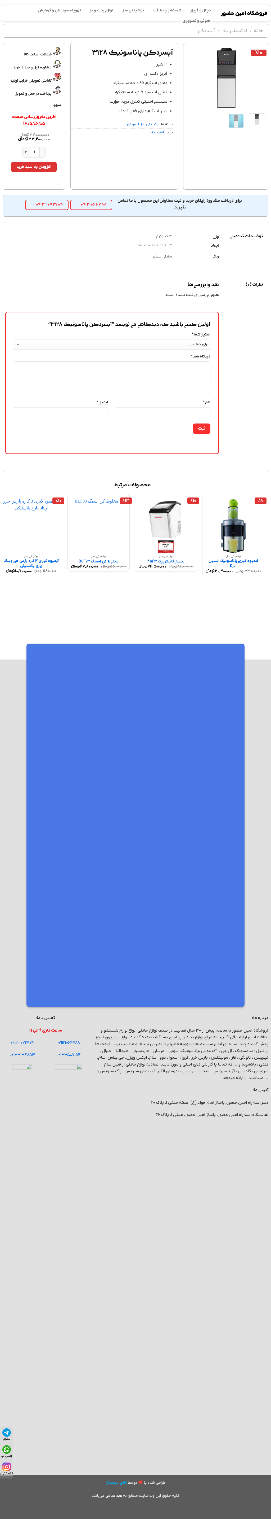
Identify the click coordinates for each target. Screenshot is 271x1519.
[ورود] (6, 13)
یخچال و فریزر (201, 10)
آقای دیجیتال (116, 1482)
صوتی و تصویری (196, 20)
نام (206, 402)
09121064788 (69, 1042)
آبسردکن (206, 31)
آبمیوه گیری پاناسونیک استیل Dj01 (233, 564)
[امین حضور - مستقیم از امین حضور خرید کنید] (243, 13)
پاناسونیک (157, 132)
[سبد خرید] (21, 13)
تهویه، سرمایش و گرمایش (59, 10)
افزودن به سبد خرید (33, 166)
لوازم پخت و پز (101, 10)
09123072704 (22, 1042)
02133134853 (22, 1055)
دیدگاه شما (200, 356)
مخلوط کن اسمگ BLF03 (99, 561)
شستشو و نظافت (167, 10)
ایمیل (102, 402)
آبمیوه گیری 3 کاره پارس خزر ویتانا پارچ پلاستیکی (31, 564)
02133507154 (68, 1055)
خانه (258, 31)
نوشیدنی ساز (133, 10)
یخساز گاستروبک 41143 (165, 561)
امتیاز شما (201, 334)
